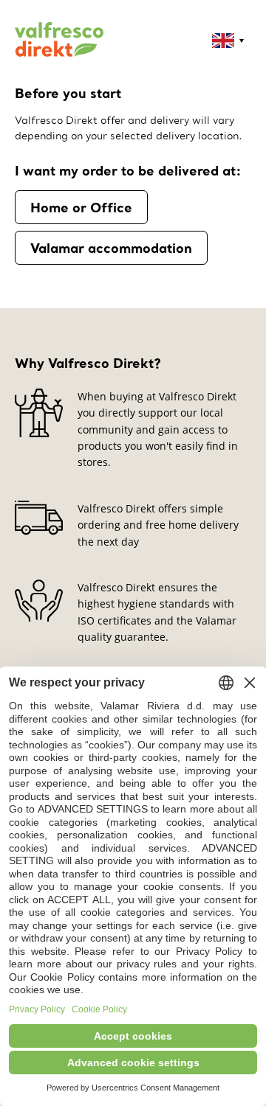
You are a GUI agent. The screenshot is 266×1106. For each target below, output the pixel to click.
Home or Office (81, 207)
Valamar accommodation (111, 248)
